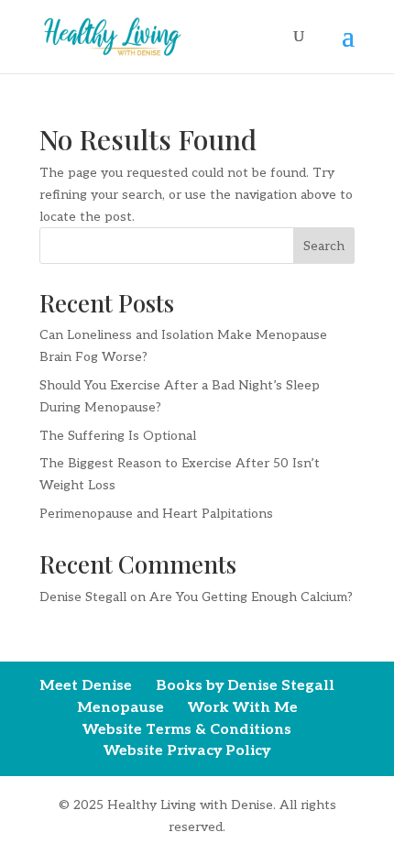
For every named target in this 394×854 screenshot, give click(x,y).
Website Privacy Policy (187, 751)
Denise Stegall (82, 597)
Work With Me (243, 708)
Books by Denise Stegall (245, 686)
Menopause (120, 708)
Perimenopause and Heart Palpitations (156, 513)
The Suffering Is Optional (117, 435)
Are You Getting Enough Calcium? (251, 597)
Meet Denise (85, 686)
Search (324, 246)
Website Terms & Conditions (186, 730)
